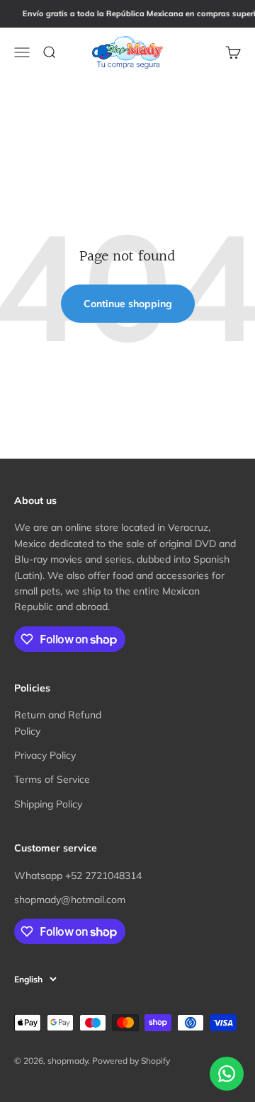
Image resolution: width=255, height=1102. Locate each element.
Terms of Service (52, 779)
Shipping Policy (48, 804)
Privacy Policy (45, 755)
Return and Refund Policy (57, 722)
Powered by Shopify (131, 1060)
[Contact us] (227, 1074)
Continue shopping (128, 303)
